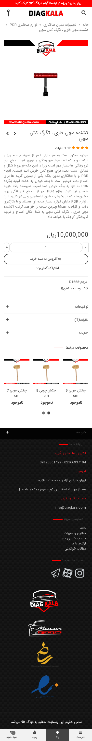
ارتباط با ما (79, 544)
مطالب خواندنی (75, 549)
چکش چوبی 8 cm (46, 393)
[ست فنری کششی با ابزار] (7, 134)
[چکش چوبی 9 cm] (75, 371)
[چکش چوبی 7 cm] (16, 371)
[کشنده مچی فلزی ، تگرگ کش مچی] (46, 122)
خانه (83, 528)
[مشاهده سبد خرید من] (8, 13)
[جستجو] (83, 13)
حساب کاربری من (74, 538)
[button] (48, 413)
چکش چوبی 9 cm (75, 393)
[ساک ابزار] (14, 134)
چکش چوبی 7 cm (16, 393)
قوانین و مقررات (75, 533)
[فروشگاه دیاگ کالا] (46, 13)
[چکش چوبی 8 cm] (46, 371)
